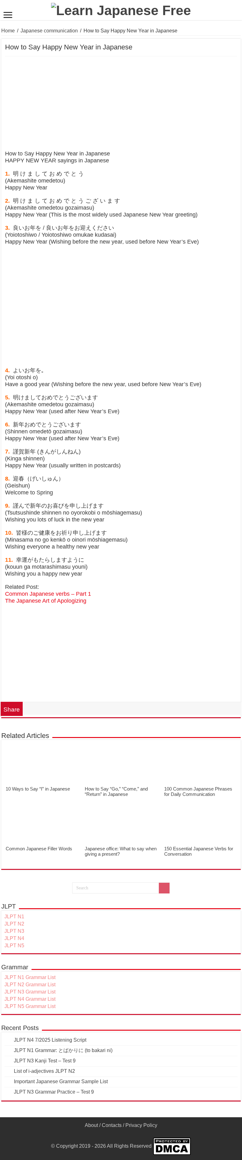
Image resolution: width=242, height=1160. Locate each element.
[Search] (164, 888)
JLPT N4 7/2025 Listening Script (50, 1040)
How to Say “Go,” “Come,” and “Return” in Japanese (116, 791)
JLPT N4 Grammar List (29, 999)
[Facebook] (121, 1133)
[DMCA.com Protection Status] (172, 1146)
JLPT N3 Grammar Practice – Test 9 (54, 1092)
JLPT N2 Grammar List (29, 984)
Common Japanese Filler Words (39, 848)
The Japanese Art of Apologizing (45, 601)
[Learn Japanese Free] (121, 9)
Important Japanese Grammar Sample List (61, 1081)
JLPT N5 (14, 945)
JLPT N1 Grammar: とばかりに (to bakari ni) (63, 1050)
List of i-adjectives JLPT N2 (44, 1071)
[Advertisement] (121, 103)
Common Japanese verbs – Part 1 (48, 594)
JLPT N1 (14, 916)
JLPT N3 (14, 931)
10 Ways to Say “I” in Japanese (38, 788)
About (91, 1125)
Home (8, 30)
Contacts (112, 1125)
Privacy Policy (141, 1125)
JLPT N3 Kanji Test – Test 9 (45, 1060)
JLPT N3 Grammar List (29, 991)
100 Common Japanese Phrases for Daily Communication (198, 791)
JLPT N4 (14, 938)
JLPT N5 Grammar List (29, 1006)
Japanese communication (49, 30)
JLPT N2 (14, 923)
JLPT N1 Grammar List (29, 977)
